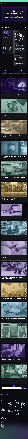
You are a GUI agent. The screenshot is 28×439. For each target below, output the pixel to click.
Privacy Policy (22, 435)
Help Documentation (17, 403)
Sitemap (26, 435)
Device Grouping (10, 407)
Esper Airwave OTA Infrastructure (3, 409)
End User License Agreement (16, 435)
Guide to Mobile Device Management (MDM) (17, 410)
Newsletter (16, 401)
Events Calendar (23, 403)
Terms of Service (10, 435)
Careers (22, 402)
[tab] (5, 70)
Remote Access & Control (10, 409)
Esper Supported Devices (4, 431)
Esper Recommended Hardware (3, 426)
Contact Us (16, 404)
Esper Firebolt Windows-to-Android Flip (3, 413)
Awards (22, 401)
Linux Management (4, 405)
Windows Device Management (4, 407)
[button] (25, 3)
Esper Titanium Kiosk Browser (3, 417)
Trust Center (22, 406)
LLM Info (22, 407)
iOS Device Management (3, 404)
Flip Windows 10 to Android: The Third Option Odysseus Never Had (15, 0)
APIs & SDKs (9, 402)
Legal (22, 408)
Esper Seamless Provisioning (3, 415)
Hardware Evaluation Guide (3, 424)
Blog (15, 400)
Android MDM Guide (17, 412)
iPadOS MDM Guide (18, 414)
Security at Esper (23, 405)
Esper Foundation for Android (3, 411)
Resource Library (17, 402)
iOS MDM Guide (17, 413)
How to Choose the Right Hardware (17, 408)
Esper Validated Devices (4, 428)
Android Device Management (4, 402)
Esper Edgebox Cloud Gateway (3, 419)
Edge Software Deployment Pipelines (10, 411)
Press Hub (22, 404)
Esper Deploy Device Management (3, 400)
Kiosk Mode (9, 406)
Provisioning (9, 405)
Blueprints (9, 403)
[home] (3, 3)
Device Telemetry (10, 404)
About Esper (22, 400)
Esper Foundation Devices (4, 429)
